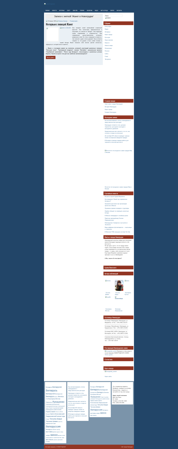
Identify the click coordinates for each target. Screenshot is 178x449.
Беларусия (57, 387)
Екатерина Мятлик (54, 399)
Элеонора (117, 309)
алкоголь (60, 421)
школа (55, 439)
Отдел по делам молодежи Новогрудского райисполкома (54, 408)
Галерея (112, 10)
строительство (57, 437)
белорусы (49, 429)
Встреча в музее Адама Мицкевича (115, 196)
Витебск (61, 396)
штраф (48, 441)
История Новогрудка (110, 107)
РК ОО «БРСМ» (59, 411)
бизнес (54, 429)
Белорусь (50, 396)
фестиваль (49, 439)
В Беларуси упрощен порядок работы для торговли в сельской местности (116, 141)
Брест (56, 396)
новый (47, 437)
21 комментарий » (74, 21)
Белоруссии (58, 394)
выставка (49, 431)
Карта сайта (108, 376)
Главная (47, 10)
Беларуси (49, 387)
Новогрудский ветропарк (52, 406)
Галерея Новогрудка (110, 112)
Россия (48, 414)
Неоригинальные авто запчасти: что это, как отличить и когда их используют (117, 132)
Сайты (106, 54)
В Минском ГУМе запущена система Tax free (117, 232)
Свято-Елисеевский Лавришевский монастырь (55, 415)
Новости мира (109, 45)
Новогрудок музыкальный (52, 404)
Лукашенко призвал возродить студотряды (117, 208)
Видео (96, 10)
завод (61, 432)
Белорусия (50, 393)
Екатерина (108, 309)
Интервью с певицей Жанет (59, 24)
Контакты (119, 10)
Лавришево (49, 402)
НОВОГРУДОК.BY (61, 447)
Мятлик (107, 311)
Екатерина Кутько (128, 293)
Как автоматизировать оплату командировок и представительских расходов (118, 121)
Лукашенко (58, 401)
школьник (59, 439)
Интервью (61, 10)
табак (63, 437)
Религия (82, 10)
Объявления (108, 48)
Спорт (68, 10)
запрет (48, 435)
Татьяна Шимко (107, 293)
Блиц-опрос (108, 26)
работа (51, 437)
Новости (54, 10)
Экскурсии (89, 10)
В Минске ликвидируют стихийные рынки (116, 215)
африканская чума (51, 423)
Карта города (104, 10)
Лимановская (118, 311)
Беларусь (51, 390)
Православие (50, 411)
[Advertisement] (116, 80)
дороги (58, 432)
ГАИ (47, 399)
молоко (60, 435)
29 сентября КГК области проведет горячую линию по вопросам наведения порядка (117, 137)
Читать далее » (51, 57)
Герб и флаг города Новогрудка (114, 104)
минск (54, 435)
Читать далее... (109, 355)
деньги (54, 432)
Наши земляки (109, 40)
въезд (58, 429)
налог (63, 435)
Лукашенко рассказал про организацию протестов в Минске (116, 204)
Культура (75, 10)
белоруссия (53, 426)
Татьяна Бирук (117, 293)
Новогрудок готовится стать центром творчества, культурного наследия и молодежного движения (115, 126)
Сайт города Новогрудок (127, 447)
